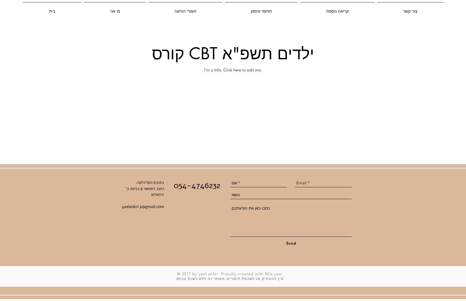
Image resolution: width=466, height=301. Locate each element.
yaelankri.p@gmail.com (143, 206)
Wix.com (273, 273)
